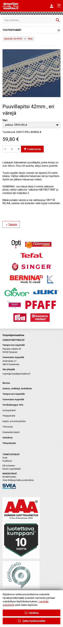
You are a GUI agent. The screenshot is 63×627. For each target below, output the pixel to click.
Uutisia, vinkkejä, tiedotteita (17, 388)
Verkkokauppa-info (13, 405)
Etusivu (6, 383)
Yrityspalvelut (9, 415)
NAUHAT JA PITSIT (13, 38)
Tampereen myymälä (14, 394)
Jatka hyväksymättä (31, 621)
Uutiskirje (8, 437)
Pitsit (30, 38)
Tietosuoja (8, 426)
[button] (52, 6)
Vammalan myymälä (13, 399)
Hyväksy (31, 613)
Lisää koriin (32, 149)
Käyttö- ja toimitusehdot (14, 421)
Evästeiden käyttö (11, 432)
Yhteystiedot (9, 443)
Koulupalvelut (9, 410)
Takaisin (11, 224)
